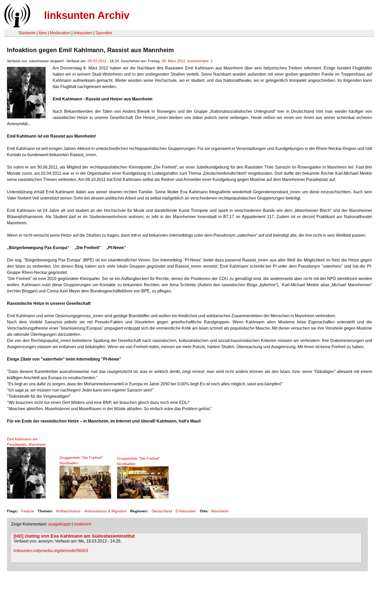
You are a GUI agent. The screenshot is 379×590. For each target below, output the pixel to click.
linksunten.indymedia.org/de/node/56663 (51, 550)
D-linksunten (186, 511)
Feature (27, 511)
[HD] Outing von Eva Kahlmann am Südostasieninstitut (74, 536)
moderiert (82, 524)
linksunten (82, 33)
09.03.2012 (97, 61)
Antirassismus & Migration (105, 511)
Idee (43, 33)
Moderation (60, 33)
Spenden (103, 33)
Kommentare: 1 (200, 61)
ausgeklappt (59, 524)
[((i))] (16, 26)
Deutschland (162, 511)
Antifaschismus (68, 511)
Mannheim (220, 511)
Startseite (27, 33)
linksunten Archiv (86, 15)
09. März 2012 (173, 61)
